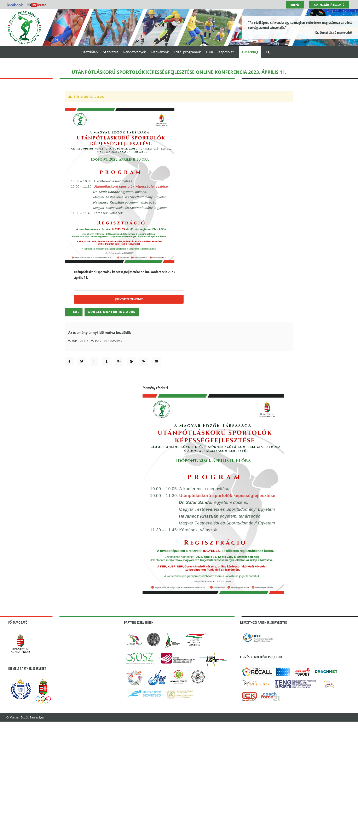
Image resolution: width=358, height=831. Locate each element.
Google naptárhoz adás (111, 312)
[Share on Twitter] (81, 361)
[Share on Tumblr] (107, 361)
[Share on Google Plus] (119, 361)
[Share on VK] (143, 361)
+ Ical (73, 312)
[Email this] (156, 361)
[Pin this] (131, 361)
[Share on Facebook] (69, 361)
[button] (268, 52)
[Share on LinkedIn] (94, 361)
